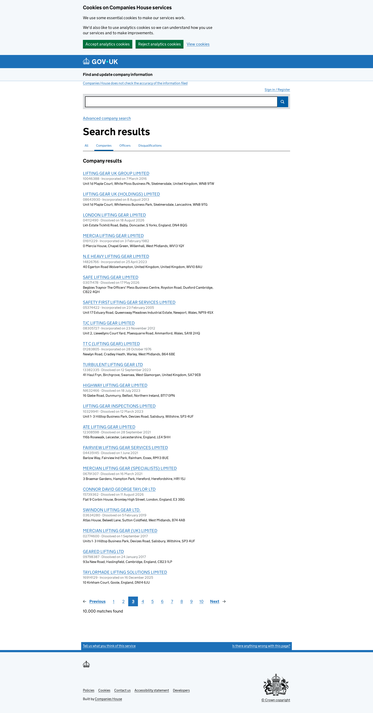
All (86, 145)
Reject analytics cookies (159, 44)
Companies (104, 145)
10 (201, 601)
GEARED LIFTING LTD (103, 551)
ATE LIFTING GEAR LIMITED (109, 426)
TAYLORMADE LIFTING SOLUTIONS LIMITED (125, 572)
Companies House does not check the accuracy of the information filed (135, 83)
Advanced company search (107, 118)
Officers (125, 145)
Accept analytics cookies (107, 44)
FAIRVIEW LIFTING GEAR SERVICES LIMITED (125, 447)
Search (282, 101)
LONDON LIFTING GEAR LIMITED (114, 215)
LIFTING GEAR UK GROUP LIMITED (116, 173)
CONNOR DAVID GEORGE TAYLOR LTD (119, 489)
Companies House (108, 699)
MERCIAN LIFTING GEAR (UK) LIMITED (120, 530)
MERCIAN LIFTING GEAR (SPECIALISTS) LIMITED (130, 468)
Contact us (122, 690)
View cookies (198, 44)
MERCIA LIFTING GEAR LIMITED (113, 235)
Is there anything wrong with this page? (261, 646)
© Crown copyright (275, 700)
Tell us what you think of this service (109, 646)
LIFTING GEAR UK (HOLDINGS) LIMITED (121, 194)
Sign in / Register (277, 90)
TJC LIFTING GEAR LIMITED (109, 323)
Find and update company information (118, 74)
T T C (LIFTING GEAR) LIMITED (111, 343)
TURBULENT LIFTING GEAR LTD (113, 364)
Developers (181, 690)
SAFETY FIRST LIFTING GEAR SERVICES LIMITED (129, 302)
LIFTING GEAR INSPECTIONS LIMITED (119, 406)
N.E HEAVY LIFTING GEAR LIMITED (116, 256)
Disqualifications (150, 145)
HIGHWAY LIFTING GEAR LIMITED (115, 385)
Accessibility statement (151, 690)
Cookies (104, 690)
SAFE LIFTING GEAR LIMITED (110, 277)
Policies (88, 690)
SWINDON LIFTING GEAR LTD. (112, 509)
